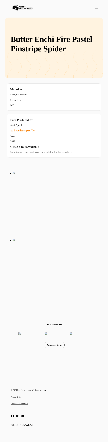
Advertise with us (54, 345)
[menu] (22, 8)
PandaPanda (25, 425)
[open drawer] (97, 8)
